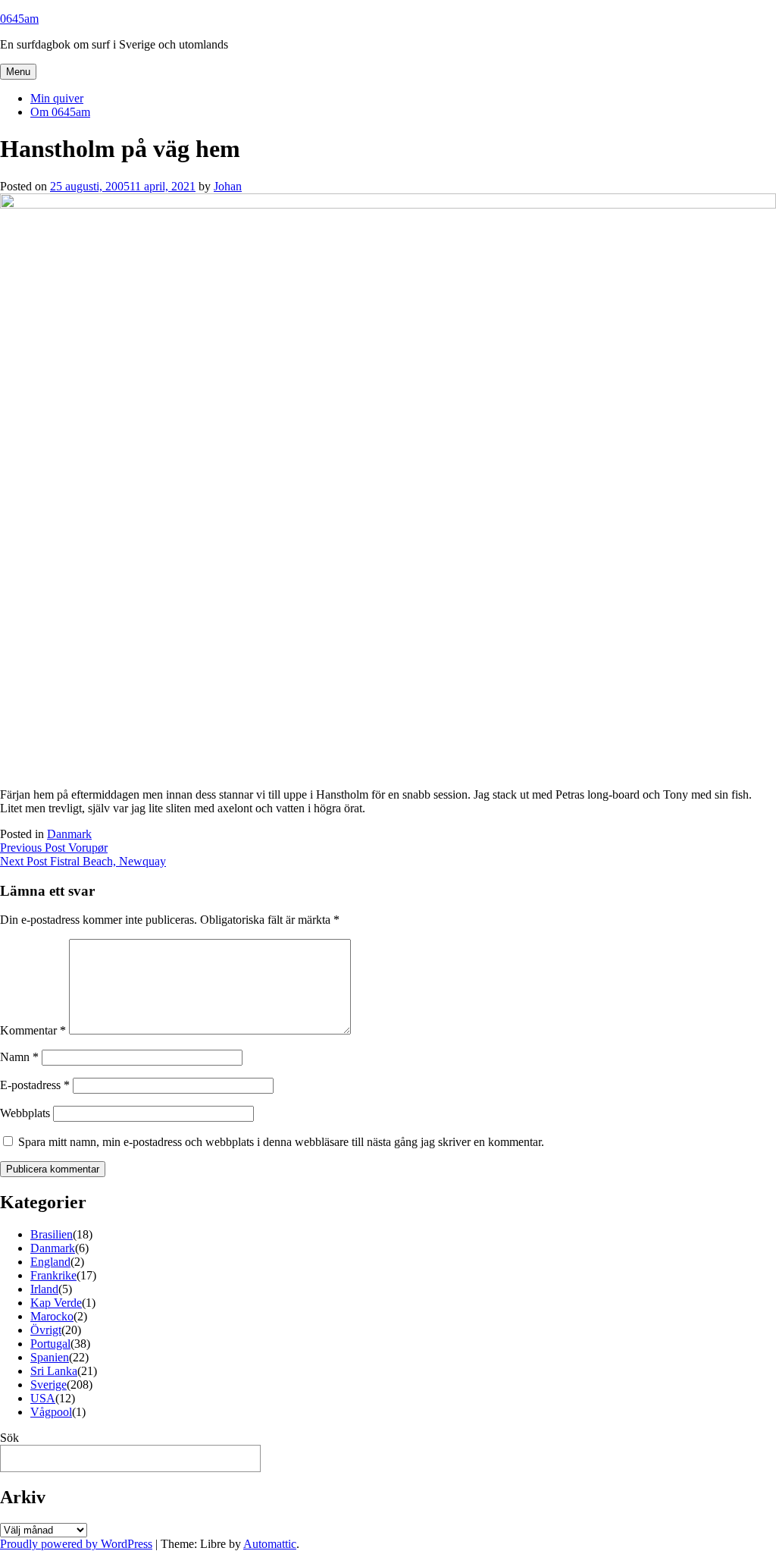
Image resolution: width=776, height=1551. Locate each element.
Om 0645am (60, 111)
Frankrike (53, 1275)
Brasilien (51, 1234)
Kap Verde (56, 1302)
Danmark (69, 833)
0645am (19, 18)
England (50, 1261)
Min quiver (56, 98)
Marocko (52, 1316)
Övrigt (45, 1329)
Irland (44, 1289)
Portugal (50, 1343)
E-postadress (35, 1084)
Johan (228, 186)
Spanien (49, 1357)
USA (42, 1398)
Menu (18, 71)
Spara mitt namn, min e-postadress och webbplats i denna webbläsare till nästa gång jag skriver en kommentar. (281, 1141)
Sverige (48, 1384)
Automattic (269, 1543)
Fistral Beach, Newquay (83, 861)
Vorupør (54, 847)
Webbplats (25, 1113)
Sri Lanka (53, 1370)
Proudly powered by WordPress (76, 1543)
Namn (19, 1056)
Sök (9, 1437)
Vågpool (51, 1411)
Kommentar (33, 1030)
